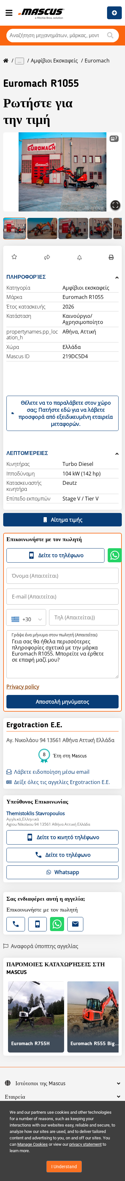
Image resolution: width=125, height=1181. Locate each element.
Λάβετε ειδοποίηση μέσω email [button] (51, 771)
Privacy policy (22, 686)
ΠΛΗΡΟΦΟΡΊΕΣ (26, 277)
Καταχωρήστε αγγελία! (114, 12)
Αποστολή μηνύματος (62, 701)
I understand (64, 1166)
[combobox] (12, 619)
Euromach (97, 60)
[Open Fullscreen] (115, 205)
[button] (62, 171)
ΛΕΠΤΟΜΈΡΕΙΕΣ (27, 453)
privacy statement (85, 1144)
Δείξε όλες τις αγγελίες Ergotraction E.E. (62, 782)
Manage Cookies (32, 1144)
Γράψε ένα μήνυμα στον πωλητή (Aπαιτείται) (54, 635)
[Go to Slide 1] (15, 228)
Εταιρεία (15, 1097)
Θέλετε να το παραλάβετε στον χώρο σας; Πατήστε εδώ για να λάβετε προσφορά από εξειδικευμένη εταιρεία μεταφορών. (66, 413)
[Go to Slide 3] (73, 228)
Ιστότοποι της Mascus (40, 1083)
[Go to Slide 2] (42, 228)
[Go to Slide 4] (101, 228)
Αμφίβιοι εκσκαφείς (54, 60)
